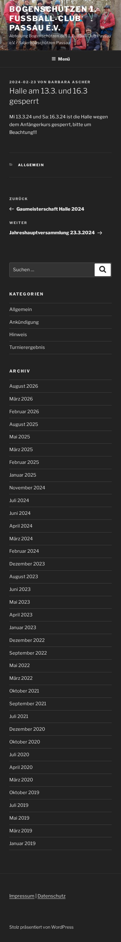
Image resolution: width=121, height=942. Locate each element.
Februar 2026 (24, 411)
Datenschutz (51, 896)
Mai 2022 (19, 665)
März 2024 (21, 539)
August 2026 (23, 386)
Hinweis (18, 334)
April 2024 (21, 526)
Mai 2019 (19, 818)
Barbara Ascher (69, 82)
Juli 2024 (19, 500)
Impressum (21, 896)
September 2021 (27, 703)
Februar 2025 (24, 462)
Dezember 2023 (27, 564)
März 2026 (21, 399)
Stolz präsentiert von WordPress (41, 927)
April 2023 (21, 615)
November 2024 (27, 488)
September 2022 (28, 653)
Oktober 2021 (24, 691)
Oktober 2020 (24, 742)
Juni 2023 (20, 589)
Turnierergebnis (27, 347)
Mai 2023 (19, 602)
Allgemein (31, 165)
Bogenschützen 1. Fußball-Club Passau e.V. (53, 18)
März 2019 (20, 831)
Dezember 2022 (27, 640)
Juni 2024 (20, 513)
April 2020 (21, 767)
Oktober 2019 (24, 792)
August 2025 (23, 424)
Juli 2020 (19, 754)
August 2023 (23, 576)
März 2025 (21, 449)
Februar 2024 (24, 551)
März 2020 (21, 780)
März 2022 (21, 678)
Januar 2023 (22, 627)
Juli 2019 (19, 805)
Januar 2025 (22, 475)
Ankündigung (24, 322)
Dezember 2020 (27, 729)
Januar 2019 (22, 843)
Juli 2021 (18, 716)
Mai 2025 (19, 437)
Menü (64, 59)
